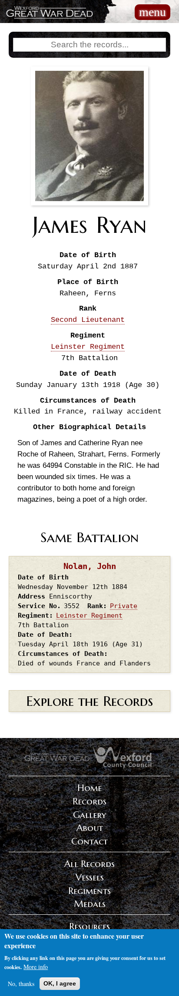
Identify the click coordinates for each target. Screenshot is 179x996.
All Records (89, 864)
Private (123, 605)
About (89, 828)
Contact (89, 841)
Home (89, 788)
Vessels (90, 877)
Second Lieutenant (88, 320)
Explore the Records (89, 701)
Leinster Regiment (88, 347)
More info (35, 967)
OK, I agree (59, 983)
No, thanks (21, 983)
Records (89, 801)
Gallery (89, 815)
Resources (89, 926)
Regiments (89, 891)
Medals (90, 904)
